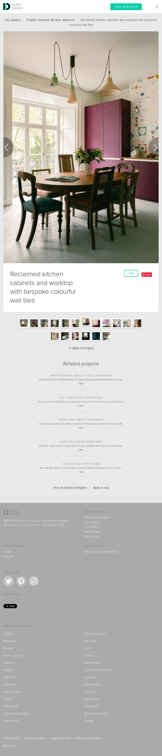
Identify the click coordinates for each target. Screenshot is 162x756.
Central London (95, 634)
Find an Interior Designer (70, 488)
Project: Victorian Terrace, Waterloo (51, 20)
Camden (9, 663)
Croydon (90, 677)
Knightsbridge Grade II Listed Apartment (81, 375)
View (81, 383)
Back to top (101, 488)
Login (7, 552)
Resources (91, 536)
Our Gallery (13, 20)
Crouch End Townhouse (81, 463)
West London (12, 692)
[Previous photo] (8, 147)
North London (13, 655)
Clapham (9, 677)
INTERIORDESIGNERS (17, 6)
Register (9, 556)
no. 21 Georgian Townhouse (81, 397)
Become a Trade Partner (101, 552)
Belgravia (9, 641)
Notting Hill (10, 706)
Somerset (91, 706)
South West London (98, 670)
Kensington (92, 699)
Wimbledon (92, 684)
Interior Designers (91, 738)
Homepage (92, 522)
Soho (88, 648)
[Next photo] (153, 147)
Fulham (8, 699)
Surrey (88, 721)
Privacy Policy (11, 738)
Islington (9, 670)
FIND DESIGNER (126, 6)
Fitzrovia (90, 641)
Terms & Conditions (35, 738)
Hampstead (92, 663)
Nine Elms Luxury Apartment (81, 441)
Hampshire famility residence (81, 419)
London (8, 634)
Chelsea (90, 692)
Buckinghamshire (96, 713)
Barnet (88, 655)
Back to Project (83, 348)
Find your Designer (97, 517)
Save (148, 274)
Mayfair (8, 648)
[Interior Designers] (7, 12)
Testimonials (92, 532)
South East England (16, 713)
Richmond (10, 684)
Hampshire (11, 721)
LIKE (131, 273)
